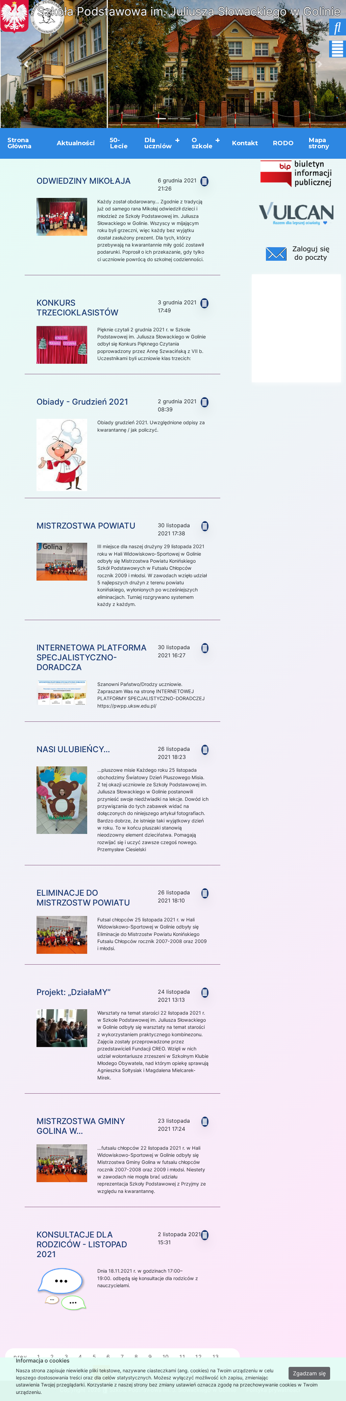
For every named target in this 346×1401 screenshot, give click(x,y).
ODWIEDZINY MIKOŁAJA (83, 181)
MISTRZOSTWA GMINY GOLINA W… (80, 1126)
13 (216, 1356)
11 (182, 1356)
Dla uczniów (158, 143)
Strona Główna (19, 143)
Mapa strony (318, 143)
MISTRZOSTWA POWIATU (85, 526)
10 (166, 1356)
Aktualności (76, 143)
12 (198, 1356)
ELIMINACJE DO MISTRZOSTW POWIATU (83, 898)
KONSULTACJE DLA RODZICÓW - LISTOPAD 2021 (81, 1244)
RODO (283, 143)
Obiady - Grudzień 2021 (82, 402)
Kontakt (245, 143)
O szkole (202, 143)
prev (20, 1356)
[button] (26, 64)
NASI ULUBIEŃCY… (73, 749)
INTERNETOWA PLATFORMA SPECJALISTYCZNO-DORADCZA (91, 657)
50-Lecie (119, 143)
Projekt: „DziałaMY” (73, 992)
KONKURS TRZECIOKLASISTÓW (77, 307)
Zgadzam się (309, 1373)
